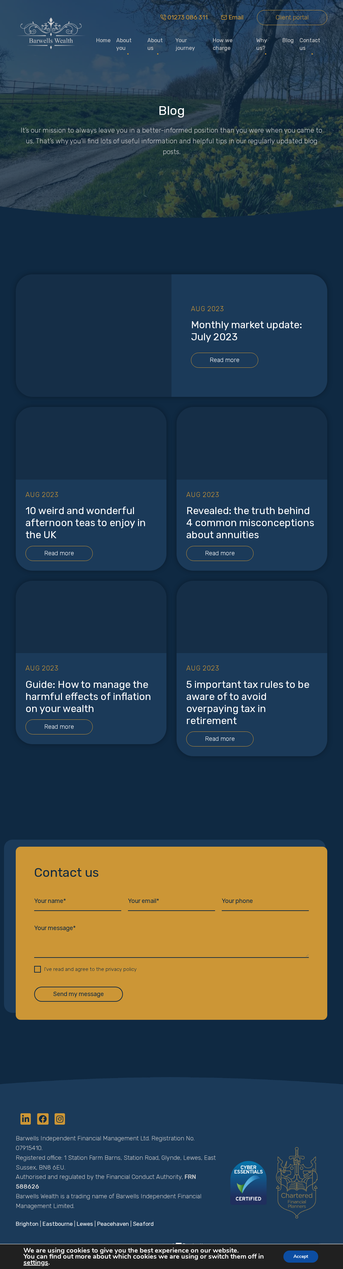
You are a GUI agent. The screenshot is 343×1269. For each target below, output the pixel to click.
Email (236, 17)
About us (155, 44)
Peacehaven (113, 1224)
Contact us (309, 44)
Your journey (185, 44)
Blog (288, 40)
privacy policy (121, 969)
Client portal (292, 17)
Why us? (261, 44)
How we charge (222, 44)
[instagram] (60, 1120)
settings (35, 1263)
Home (103, 40)
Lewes (85, 1224)
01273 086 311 (187, 17)
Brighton (27, 1224)
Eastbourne (58, 1224)
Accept (300, 1256)
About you (124, 44)
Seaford (143, 1224)
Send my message (78, 994)
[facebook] (43, 1120)
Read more (224, 360)
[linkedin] (26, 1120)
